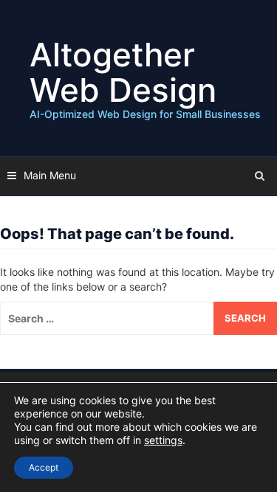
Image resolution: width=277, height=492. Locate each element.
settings (163, 440)
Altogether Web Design (123, 72)
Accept (43, 467)
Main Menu (50, 175)
